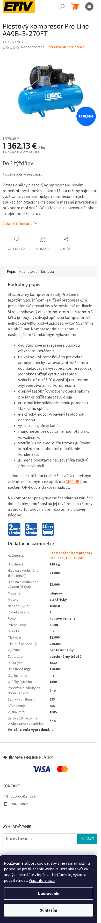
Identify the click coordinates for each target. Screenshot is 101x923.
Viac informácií (42, 880)
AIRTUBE (74, 482)
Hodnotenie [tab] (28, 271)
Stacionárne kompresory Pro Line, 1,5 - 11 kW (70, 555)
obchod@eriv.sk (23, 796)
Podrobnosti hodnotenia (65, 47)
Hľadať (87, 838)
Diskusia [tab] (47, 271)
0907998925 (19, 804)
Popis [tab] (11, 271)
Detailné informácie (18, 223)
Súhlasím (48, 910)
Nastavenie (48, 894)
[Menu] (89, 6)
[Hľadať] (62, 6)
